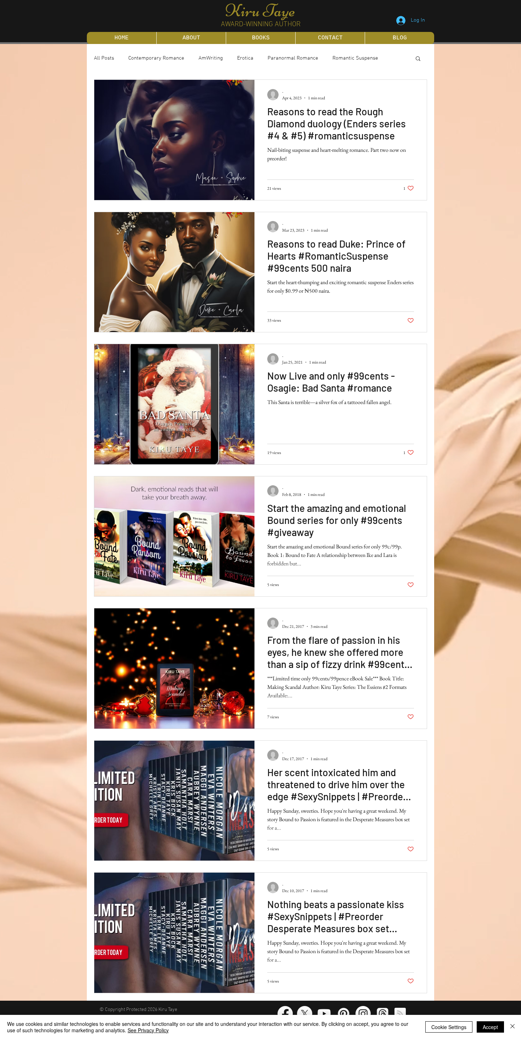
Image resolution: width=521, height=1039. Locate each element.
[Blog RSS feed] (400, 1014)
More (338, 58)
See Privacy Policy (148, 1030)
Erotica (245, 58)
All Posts (104, 58)
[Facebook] (285, 1013)
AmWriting (210, 58)
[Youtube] (324, 1013)
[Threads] (382, 1013)
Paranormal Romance (293, 58)
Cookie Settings (448, 1026)
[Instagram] (363, 1013)
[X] (304, 1013)
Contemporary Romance (156, 58)
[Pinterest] (343, 1013)
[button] (418, 59)
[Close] (512, 1027)
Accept (490, 1026)
